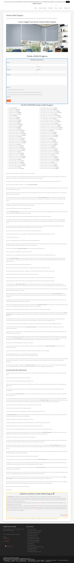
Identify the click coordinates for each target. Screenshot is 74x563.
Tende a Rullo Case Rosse (31, 550)
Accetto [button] (68, 1)
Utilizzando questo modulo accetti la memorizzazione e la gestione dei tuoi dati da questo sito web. (25, 94)
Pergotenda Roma (23, 560)
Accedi (29, 558)
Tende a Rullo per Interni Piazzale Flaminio (34, 530)
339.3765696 (7, 541)
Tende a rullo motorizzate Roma (33, 561)
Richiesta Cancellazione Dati (17, 558)
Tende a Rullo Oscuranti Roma (21, 561)
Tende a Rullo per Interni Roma (51, 560)
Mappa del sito (24, 558)
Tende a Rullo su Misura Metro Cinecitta (34, 551)
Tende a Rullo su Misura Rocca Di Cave (33, 532)
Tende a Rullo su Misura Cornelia (32, 537)
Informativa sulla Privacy (7, 558)
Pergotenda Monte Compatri (32, 548)
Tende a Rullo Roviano (31, 545)
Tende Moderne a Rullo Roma (10, 561)
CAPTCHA (9, 97)
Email (38, 69)
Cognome (38, 66)
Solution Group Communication (29, 559)
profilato (40, 502)
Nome (8, 62)
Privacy (8, 87)
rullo (39, 505)
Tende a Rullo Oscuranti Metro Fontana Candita (35, 546)
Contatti (42, 561)
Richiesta (8, 74)
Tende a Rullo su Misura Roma (63, 560)
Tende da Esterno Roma (32, 560)
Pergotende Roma (15, 560)
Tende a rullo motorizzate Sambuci (33, 540)
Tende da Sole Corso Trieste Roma (33, 538)
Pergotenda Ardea (30, 543)
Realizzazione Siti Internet (7, 559)
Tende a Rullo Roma (6, 560)
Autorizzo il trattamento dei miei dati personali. (16, 89)
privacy (41, 92)
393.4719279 (7, 538)
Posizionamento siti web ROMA (18, 559)
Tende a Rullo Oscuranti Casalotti (33, 533)
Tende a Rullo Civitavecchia (32, 535)
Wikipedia (65, 515)
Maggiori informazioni (37, 3)
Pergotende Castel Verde (31, 529)
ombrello (51, 498)
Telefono (9, 69)
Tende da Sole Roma (41, 560)
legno (24, 501)
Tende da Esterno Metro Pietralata (33, 542)
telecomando (32, 508)
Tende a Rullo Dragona (10, 518)
